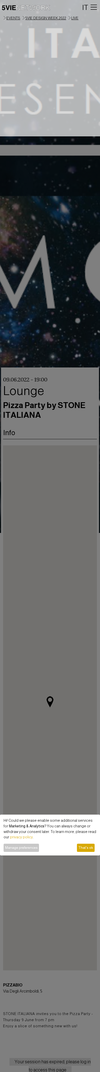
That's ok (85, 847)
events (13, 18)
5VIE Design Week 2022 (45, 18)
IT (85, 7)
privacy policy (21, 837)
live (74, 18)
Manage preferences (21, 847)
